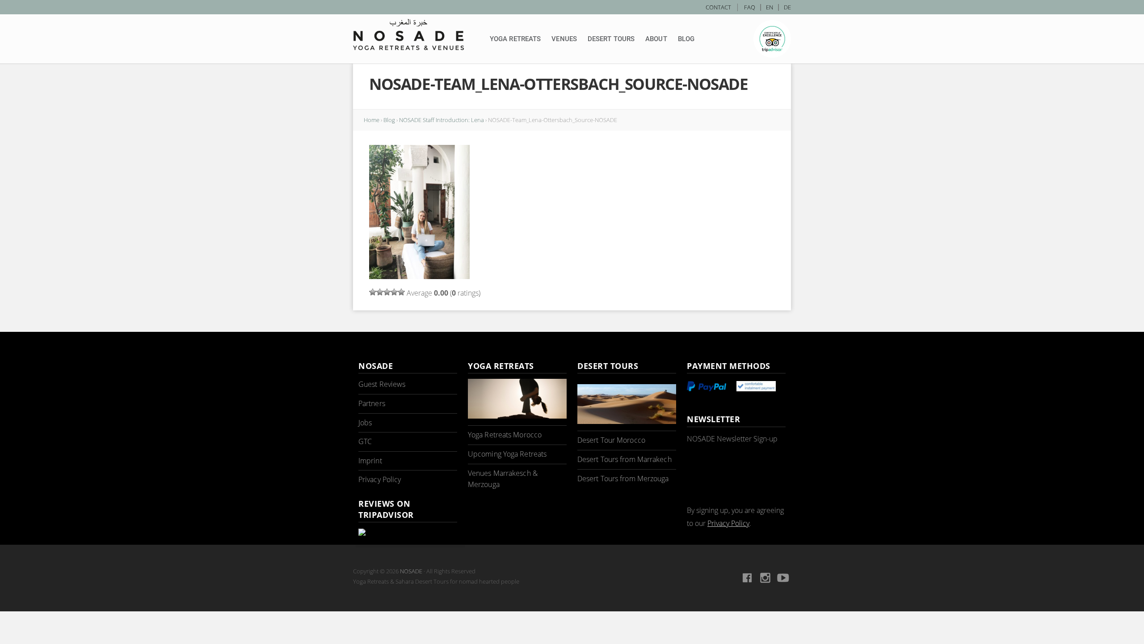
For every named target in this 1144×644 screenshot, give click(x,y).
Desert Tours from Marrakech (624, 459)
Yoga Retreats (515, 39)
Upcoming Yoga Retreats (507, 454)
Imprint (370, 461)
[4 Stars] (394, 292)
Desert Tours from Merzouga (623, 478)
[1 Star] (372, 292)
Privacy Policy (379, 479)
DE (787, 7)
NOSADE (411, 571)
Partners (371, 403)
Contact (718, 7)
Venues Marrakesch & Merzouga (503, 479)
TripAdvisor (772, 39)
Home (371, 120)
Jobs (365, 423)
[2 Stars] (379, 292)
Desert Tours (611, 39)
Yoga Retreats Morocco (505, 435)
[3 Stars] (387, 292)
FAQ (749, 7)
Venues (564, 39)
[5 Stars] (401, 292)
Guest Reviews (381, 384)
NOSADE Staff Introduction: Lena (441, 120)
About (656, 39)
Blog (686, 39)
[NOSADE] (408, 34)
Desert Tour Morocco (611, 440)
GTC (365, 441)
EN (769, 7)
